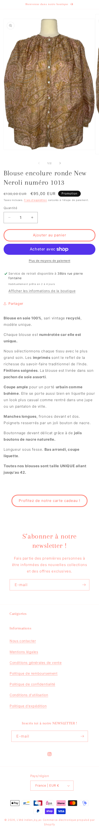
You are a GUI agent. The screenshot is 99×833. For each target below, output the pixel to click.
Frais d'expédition (35, 200)
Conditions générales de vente (36, 663)
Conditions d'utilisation (29, 695)
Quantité (10, 208)
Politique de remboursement (34, 673)
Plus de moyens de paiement (49, 260)
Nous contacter (23, 641)
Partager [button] (15, 303)
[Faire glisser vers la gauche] (39, 163)
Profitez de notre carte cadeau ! (49, 500)
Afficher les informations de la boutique (41, 291)
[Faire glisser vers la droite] (60, 163)
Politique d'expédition (28, 706)
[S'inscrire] (84, 584)
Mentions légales (24, 652)
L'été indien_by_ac (29, 820)
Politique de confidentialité (32, 684)
